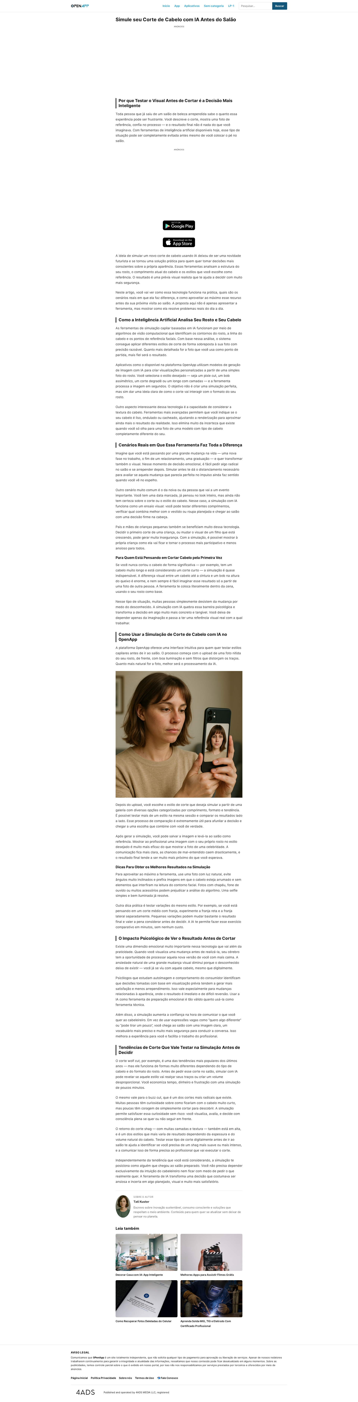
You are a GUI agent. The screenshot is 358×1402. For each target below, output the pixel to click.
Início (166, 6)
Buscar (279, 5)
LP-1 (231, 6)
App (177, 6)
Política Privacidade (103, 1377)
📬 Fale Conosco (167, 1377)
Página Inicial (79, 1377)
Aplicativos (192, 6)
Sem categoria (214, 6)
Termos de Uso (144, 1377)
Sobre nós (125, 1377)
